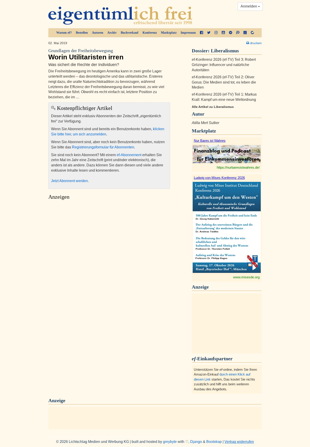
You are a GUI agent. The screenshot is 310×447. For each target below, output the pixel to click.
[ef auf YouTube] (223, 32)
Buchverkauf (129, 32)
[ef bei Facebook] (201, 32)
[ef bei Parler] (238, 32)
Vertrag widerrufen (239, 442)
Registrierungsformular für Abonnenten (103, 147)
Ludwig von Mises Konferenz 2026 (219, 178)
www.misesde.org (246, 277)
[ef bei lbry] (245, 32)
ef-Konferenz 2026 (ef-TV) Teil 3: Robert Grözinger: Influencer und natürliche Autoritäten (224, 65)
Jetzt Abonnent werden (69, 181)
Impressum (188, 32)
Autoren (97, 32)
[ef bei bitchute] (252, 32)
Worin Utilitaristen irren (85, 54)
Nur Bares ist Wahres (210, 140)
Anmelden (249, 6)
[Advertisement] (109, 245)
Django (196, 442)
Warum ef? (64, 32)
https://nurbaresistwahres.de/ (238, 167)
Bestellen (82, 32)
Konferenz (150, 32)
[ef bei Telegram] (231, 32)
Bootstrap (214, 442)
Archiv (112, 32)
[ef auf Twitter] (209, 32)
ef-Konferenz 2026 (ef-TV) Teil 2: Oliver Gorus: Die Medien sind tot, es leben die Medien (224, 82)
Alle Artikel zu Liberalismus (213, 107)
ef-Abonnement (129, 155)
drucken (255, 43)
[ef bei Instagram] (216, 32)
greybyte (170, 442)
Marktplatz (169, 32)
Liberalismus (225, 50)
